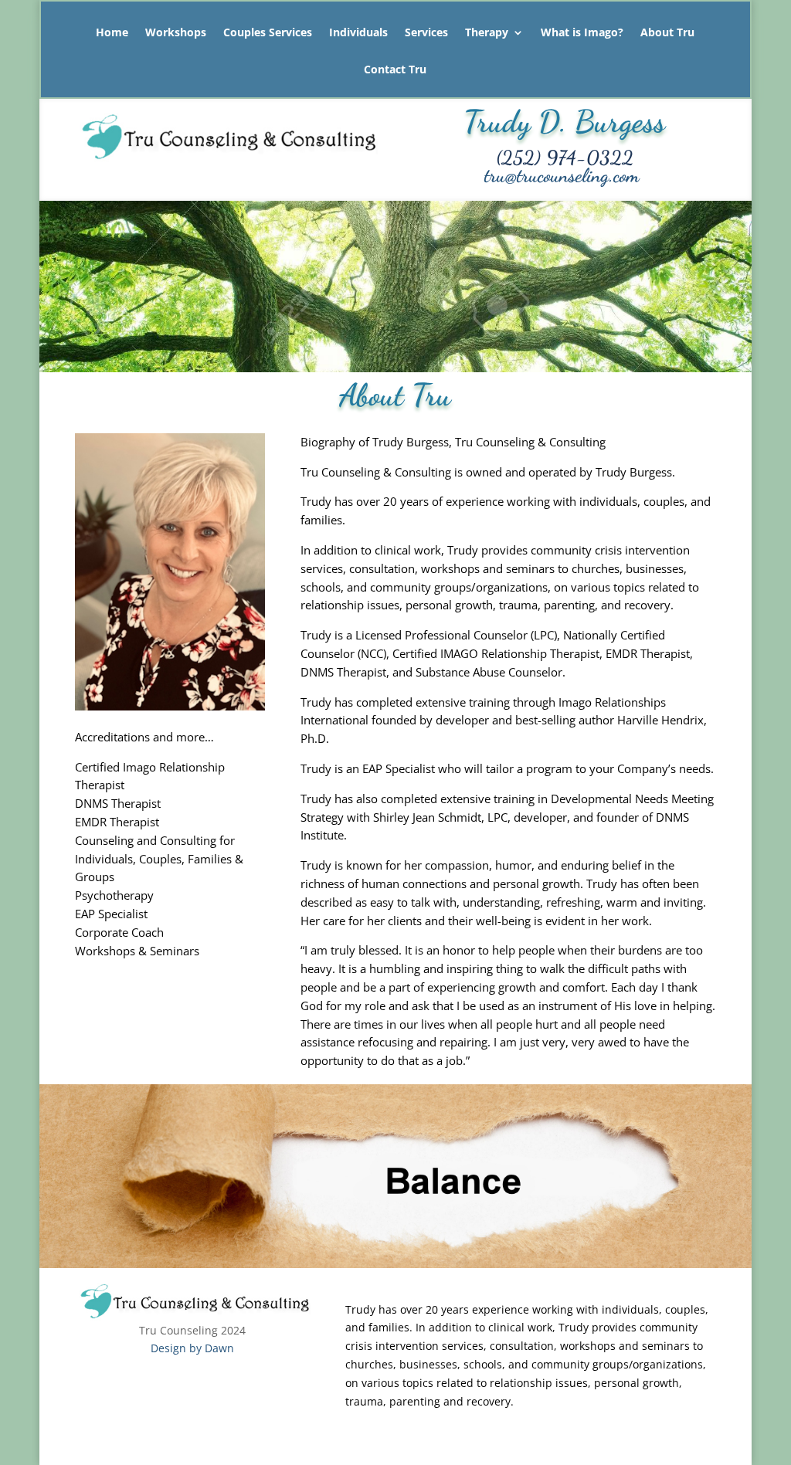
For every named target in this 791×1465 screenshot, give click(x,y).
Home (112, 33)
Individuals (358, 33)
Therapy (486, 33)
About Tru (667, 33)
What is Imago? (582, 33)
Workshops (175, 33)
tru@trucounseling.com (562, 175)
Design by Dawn (192, 1348)
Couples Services (267, 33)
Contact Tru (395, 70)
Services (426, 33)
